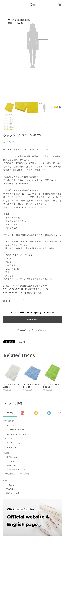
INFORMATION (13, 461)
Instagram (11, 485)
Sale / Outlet (13, 447)
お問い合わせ (12, 465)
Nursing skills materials (18, 434)
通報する (22, 342)
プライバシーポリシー (15, 469)
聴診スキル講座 (13, 493)
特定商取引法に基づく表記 (17, 473)
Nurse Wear (12, 438)
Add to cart (32, 320)
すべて (10, 413)
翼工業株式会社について (16, 457)
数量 (5, 301)
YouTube (10, 489)
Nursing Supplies (15, 429)
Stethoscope (12, 425)
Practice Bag (13, 443)
